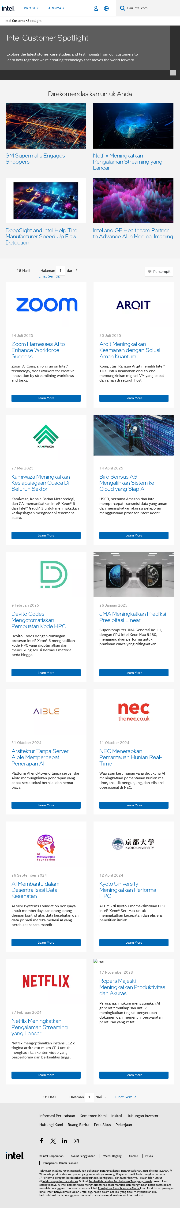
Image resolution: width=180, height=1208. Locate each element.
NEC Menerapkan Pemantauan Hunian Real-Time (130, 757)
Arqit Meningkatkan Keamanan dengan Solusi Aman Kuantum (129, 350)
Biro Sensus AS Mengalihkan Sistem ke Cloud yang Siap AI (126, 482)
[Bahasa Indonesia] (106, 8)
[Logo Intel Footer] (15, 1155)
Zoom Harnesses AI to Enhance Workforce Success (38, 350)
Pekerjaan (124, 1124)
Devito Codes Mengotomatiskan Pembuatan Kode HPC (38, 620)
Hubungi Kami (51, 1124)
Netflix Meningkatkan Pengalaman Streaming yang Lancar (127, 161)
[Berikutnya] (79, 271)
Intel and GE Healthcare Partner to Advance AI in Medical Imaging (133, 233)
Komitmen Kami (93, 1116)
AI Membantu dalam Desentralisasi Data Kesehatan (35, 890)
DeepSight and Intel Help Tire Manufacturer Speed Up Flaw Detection (41, 236)
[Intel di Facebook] (41, 1141)
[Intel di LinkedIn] (65, 1141)
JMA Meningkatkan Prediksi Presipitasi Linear (132, 616)
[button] (90, 169)
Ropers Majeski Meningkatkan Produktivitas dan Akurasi (132, 987)
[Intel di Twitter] (53, 1141)
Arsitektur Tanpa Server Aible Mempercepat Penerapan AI (40, 757)
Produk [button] (31, 8)
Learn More (46, 398)
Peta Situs (102, 1124)
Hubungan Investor (142, 1116)
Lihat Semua (49, 276)
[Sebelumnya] (39, 271)
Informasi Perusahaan (57, 1116)
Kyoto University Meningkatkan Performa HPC (127, 890)
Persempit (161, 271)
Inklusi (116, 1116)
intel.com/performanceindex (60, 1181)
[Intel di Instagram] (76, 1141)
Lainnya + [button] (55, 8)
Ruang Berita (78, 1124)
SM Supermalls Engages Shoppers (35, 158)
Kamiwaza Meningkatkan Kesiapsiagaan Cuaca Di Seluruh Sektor (40, 482)
